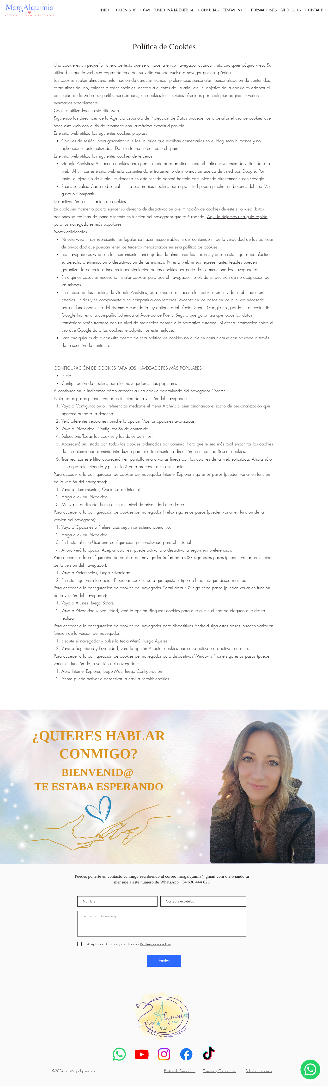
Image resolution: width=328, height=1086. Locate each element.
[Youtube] (142, 1054)
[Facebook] (186, 1054)
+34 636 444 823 (195, 882)
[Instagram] (164, 1054)
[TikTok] (208, 1054)
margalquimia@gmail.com (200, 876)
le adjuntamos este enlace (148, 330)
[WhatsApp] (119, 1054)
